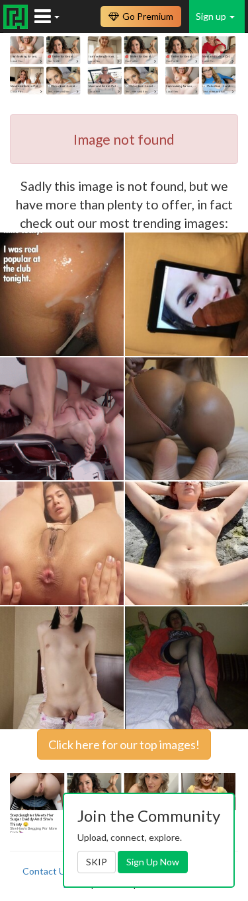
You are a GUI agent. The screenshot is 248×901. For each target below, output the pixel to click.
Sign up (212, 16)
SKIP (96, 861)
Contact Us (46, 871)
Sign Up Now (152, 861)
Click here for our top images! (124, 744)
